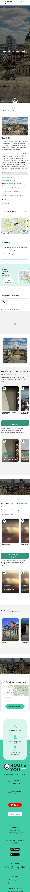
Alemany (4, 186)
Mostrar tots (11, 374)
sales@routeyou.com (15, 883)
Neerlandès (16, 188)
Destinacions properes (11, 254)
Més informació (7, 177)
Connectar (15, 814)
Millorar (15, 804)
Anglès (11, 186)
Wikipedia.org (8, 172)
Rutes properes (8, 281)
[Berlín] (10, 629)
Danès (16, 186)
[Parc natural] (10, 531)
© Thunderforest (13, 233)
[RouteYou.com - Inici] (8, 2)
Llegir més (24, 169)
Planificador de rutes (15, 706)
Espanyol (22, 186)
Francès (4, 188)
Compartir (5, 110)
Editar (14, 110)
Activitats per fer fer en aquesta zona (15, 248)
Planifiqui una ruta (17, 782)
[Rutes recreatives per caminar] (10, 398)
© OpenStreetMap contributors (22, 233)
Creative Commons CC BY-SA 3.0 (14, 494)
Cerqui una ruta (16, 792)
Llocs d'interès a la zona (11, 251)
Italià (9, 188)
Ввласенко (5, 100)
